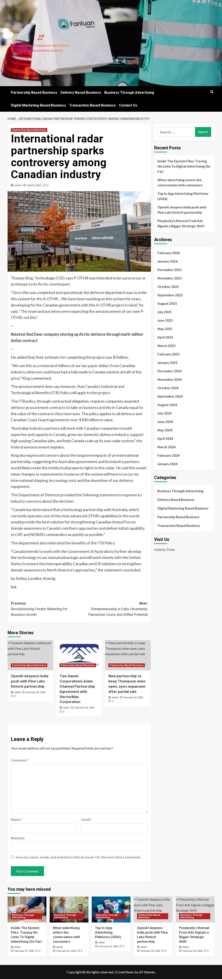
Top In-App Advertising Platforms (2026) (182, 196)
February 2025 (168, 354)
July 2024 (164, 413)
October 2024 (168, 388)
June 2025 (165, 320)
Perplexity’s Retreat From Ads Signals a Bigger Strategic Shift (180, 223)
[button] (212, 91)
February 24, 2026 (35, 692)
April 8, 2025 (34, 185)
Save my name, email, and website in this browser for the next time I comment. (78, 857)
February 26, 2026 (66, 951)
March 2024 (166, 447)
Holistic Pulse (164, 549)
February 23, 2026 (84, 707)
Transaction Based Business (92, 105)
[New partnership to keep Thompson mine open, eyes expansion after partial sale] (128, 655)
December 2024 (169, 371)
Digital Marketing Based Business (38, 105)
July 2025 (164, 312)
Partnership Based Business (34, 92)
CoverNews (125, 972)
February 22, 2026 (133, 697)
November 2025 (169, 278)
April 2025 (165, 337)
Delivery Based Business (80, 92)
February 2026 (168, 253)
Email (86, 819)
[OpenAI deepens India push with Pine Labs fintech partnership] (30, 655)
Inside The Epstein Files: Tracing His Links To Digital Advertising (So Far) (183, 166)
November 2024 (169, 379)
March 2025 (166, 346)
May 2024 (164, 430)
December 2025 (169, 270)
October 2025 (168, 287)
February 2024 (168, 455)
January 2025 (167, 363)
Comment (20, 760)
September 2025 (170, 295)
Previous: (39, 608)
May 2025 (164, 329)
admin (18, 185)
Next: (118, 608)
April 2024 (165, 438)
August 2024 (167, 405)
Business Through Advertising (129, 92)
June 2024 (165, 422)
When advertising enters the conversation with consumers (179, 182)
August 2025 (167, 303)
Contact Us (128, 105)
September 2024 (170, 396)
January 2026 (167, 261)
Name (17, 819)
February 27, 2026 (24, 951)
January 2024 (167, 464)
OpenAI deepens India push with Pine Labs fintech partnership (29, 681)
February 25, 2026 (108, 946)
